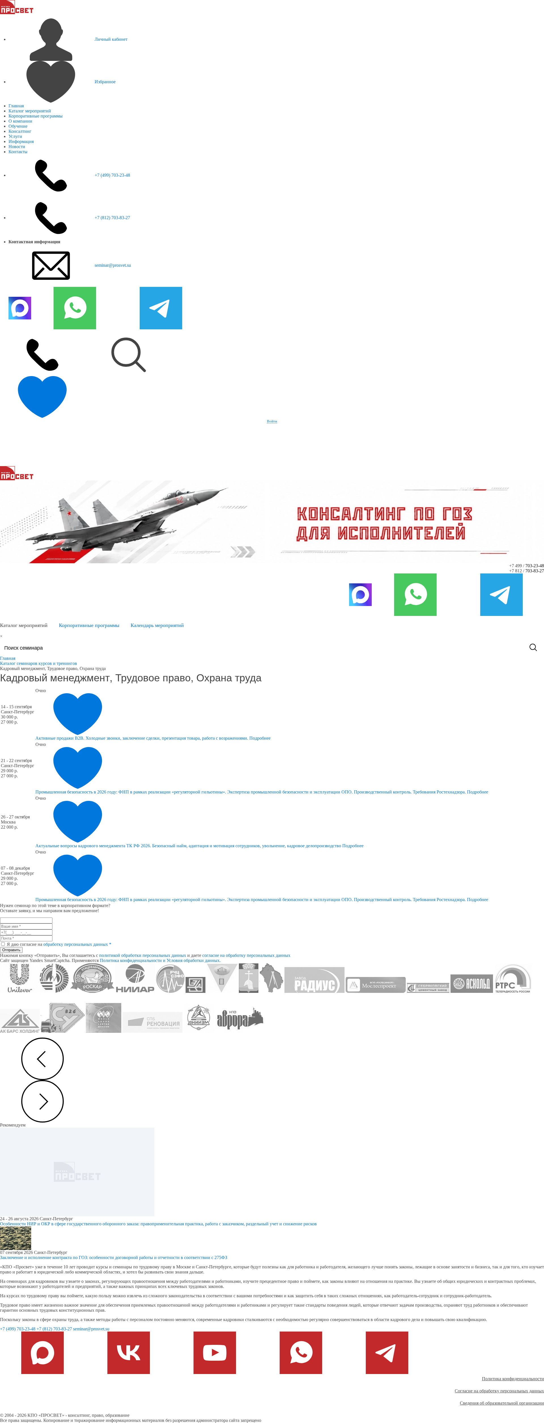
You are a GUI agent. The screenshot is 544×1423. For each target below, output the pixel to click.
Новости (16, 146)
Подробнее (260, 738)
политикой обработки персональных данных (142, 955)
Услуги (15, 136)
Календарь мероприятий (157, 625)
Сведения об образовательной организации (502, 1403)
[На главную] (16, 6)
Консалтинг (19, 131)
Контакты (17, 151)
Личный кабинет (111, 39)
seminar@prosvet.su (113, 265)
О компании (20, 121)
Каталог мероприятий (29, 110)
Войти (272, 421)
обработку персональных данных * (77, 944)
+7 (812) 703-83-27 (112, 217)
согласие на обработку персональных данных (246, 955)
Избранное (105, 81)
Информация (21, 141)
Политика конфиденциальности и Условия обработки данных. (160, 960)
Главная (16, 105)
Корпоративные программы (35, 116)
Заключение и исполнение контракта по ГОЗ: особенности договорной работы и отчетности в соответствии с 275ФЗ (113, 1257)
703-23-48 (534, 565)
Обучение (17, 126)
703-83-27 (534, 570)
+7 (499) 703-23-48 (112, 175)
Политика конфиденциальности (513, 1378)
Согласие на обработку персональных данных (499, 1390)
